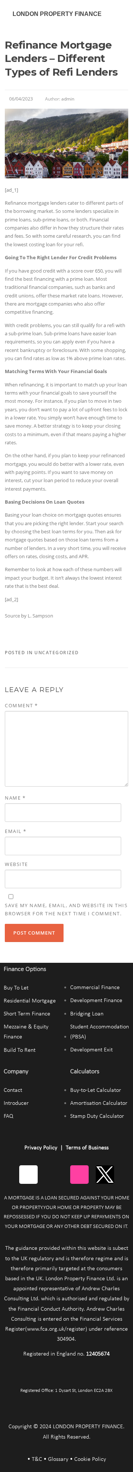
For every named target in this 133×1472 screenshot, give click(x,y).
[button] (120, 13)
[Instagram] (79, 1174)
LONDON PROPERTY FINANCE (57, 14)
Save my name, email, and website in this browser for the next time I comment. (66, 909)
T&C (37, 1459)
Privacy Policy (40, 1148)
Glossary (58, 1459)
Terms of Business (87, 1148)
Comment (21, 705)
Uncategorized (56, 652)
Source (12, 615)
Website (16, 864)
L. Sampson (40, 615)
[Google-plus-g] (54, 1174)
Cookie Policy (90, 1459)
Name (15, 797)
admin (67, 99)
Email (16, 831)
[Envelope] (28, 1174)
